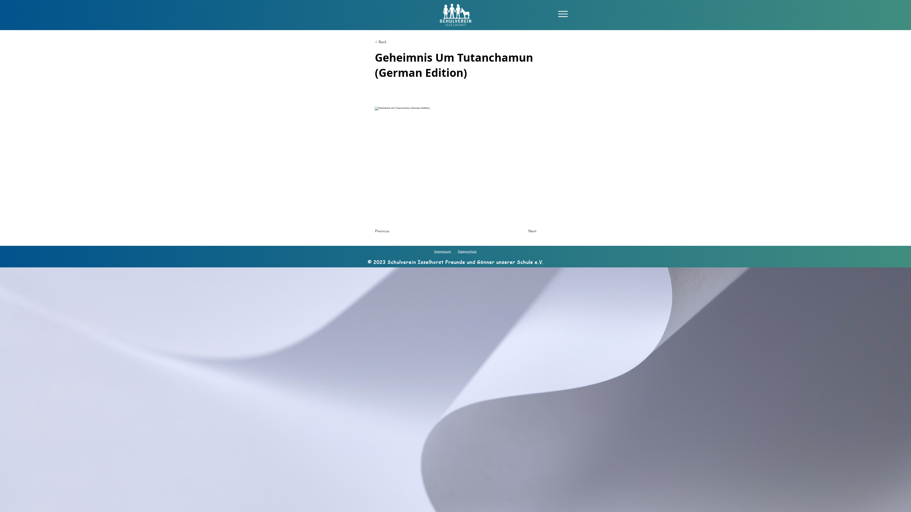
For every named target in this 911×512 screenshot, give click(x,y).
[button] (562, 13)
